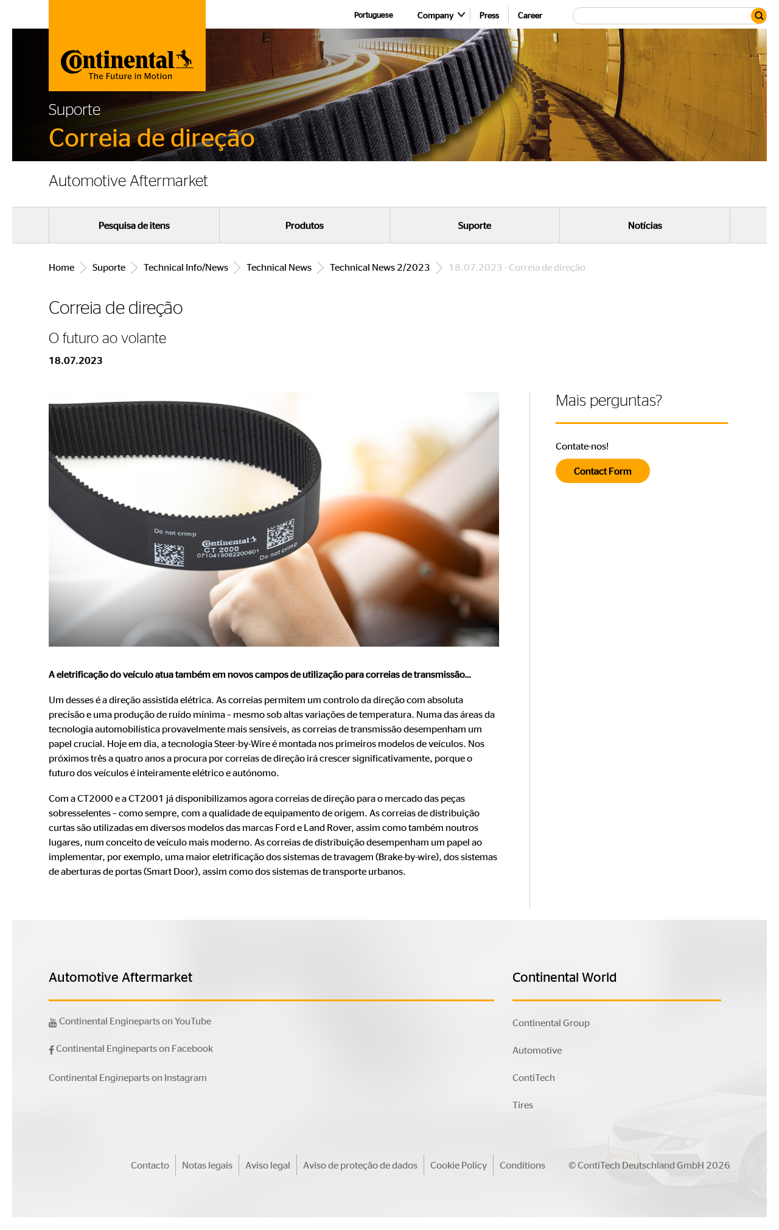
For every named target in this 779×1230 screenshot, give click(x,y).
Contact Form (603, 470)
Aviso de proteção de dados (360, 1164)
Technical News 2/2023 (380, 266)
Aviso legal (267, 1164)
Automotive (537, 1049)
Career (530, 14)
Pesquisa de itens (134, 225)
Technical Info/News (186, 266)
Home (61, 266)
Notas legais (207, 1164)
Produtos (304, 225)
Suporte (474, 225)
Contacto (150, 1164)
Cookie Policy (458, 1164)
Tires (522, 1104)
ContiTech (533, 1077)
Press (489, 14)
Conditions (522, 1164)
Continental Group (551, 1022)
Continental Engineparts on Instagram (128, 1077)
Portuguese (373, 14)
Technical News (279, 266)
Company (435, 14)
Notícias (645, 225)
